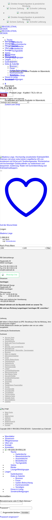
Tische (9, 40)
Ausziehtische (10, 341)
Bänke (7, 345)
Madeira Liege (6, 233)
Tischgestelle (17, 51)
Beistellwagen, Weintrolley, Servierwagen (19, 350)
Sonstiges (8, 380)
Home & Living (10, 365)
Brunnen (8, 352)
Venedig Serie (10, 398)
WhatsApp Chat (11, 275)
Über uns (9, 443)
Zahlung (7, 418)
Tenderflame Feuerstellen (13, 385)
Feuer (7, 358)
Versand (8, 420)
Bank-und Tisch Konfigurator (15, 343)
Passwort (4, 508)
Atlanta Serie (9, 339)
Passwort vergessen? (9, 517)
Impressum (9, 423)
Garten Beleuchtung (12, 359)
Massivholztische (11, 372)
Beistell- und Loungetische (14, 347)
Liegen (7, 369)
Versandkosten (11, 241)
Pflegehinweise (11, 441)
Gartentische (9, 363)
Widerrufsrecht (10, 421)
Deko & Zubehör (10, 354)
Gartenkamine (10, 361)
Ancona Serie (9, 337)
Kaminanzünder (10, 367)
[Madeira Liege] (26, 168)
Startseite (4, 93)
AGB (6, 414)
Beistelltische (9, 348)
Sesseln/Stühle (10, 376)
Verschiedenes (10, 400)
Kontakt (7, 425)
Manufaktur (9, 436)
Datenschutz (9, 416)
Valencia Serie (10, 396)
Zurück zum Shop (12, 104)
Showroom (9, 439)
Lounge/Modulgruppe (14, 57)
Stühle (7, 383)
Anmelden (25, 513)
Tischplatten (9, 392)
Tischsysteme (10, 394)
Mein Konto (9, 412)
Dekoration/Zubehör (12, 356)
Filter (48, 248)
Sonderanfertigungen (14, 79)
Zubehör (8, 402)
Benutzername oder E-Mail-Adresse (16, 501)
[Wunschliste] (1, 170)
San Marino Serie (11, 374)
